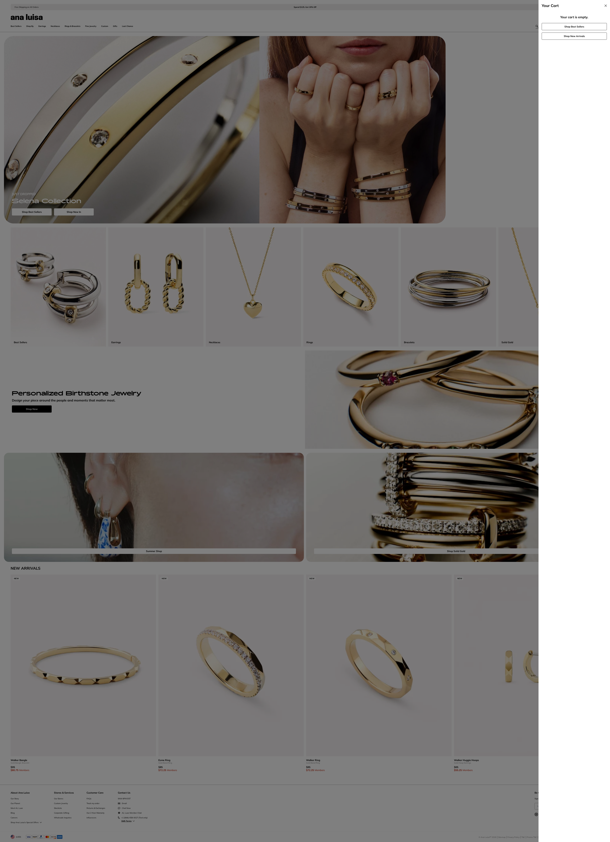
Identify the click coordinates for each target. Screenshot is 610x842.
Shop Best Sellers (574, 26)
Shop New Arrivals (574, 36)
